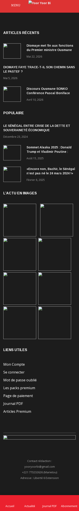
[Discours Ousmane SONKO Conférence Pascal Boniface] (13, 95)
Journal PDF (13, 403)
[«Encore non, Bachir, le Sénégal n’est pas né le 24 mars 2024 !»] (13, 175)
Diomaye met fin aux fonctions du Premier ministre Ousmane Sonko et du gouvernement (50, 50)
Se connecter (14, 372)
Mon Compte (14, 364)
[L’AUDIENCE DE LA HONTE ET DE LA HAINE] (19, 269)
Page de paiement (18, 395)
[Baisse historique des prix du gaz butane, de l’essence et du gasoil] (19, 338)
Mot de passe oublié (20, 380)
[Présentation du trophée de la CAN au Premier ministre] (19, 304)
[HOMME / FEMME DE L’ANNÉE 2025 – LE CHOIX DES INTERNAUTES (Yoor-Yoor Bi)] (54, 304)
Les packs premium (19, 387)
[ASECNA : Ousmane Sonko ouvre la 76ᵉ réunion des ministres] (54, 338)
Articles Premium (17, 411)
